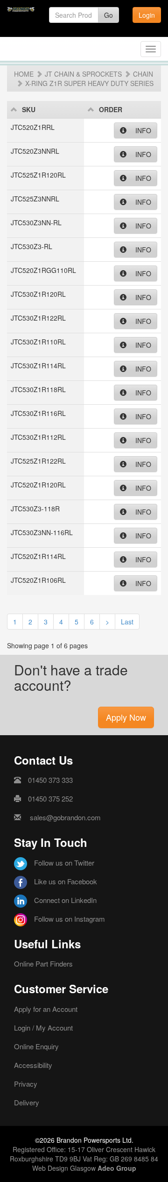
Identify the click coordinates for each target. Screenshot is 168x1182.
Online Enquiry (36, 1046)
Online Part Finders (43, 963)
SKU (28, 109)
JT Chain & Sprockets (83, 74)
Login (147, 15)
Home (24, 74)
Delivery (26, 1102)
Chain (143, 74)
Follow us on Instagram (69, 919)
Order (110, 109)
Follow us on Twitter (64, 862)
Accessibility (33, 1065)
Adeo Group (117, 1168)
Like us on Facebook (65, 881)
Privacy (25, 1084)
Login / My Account (43, 1027)
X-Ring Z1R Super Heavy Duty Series (89, 83)
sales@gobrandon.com (65, 817)
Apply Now (126, 717)
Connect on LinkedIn (65, 900)
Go (108, 15)
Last (127, 621)
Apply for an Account (45, 1009)
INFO (142, 130)
